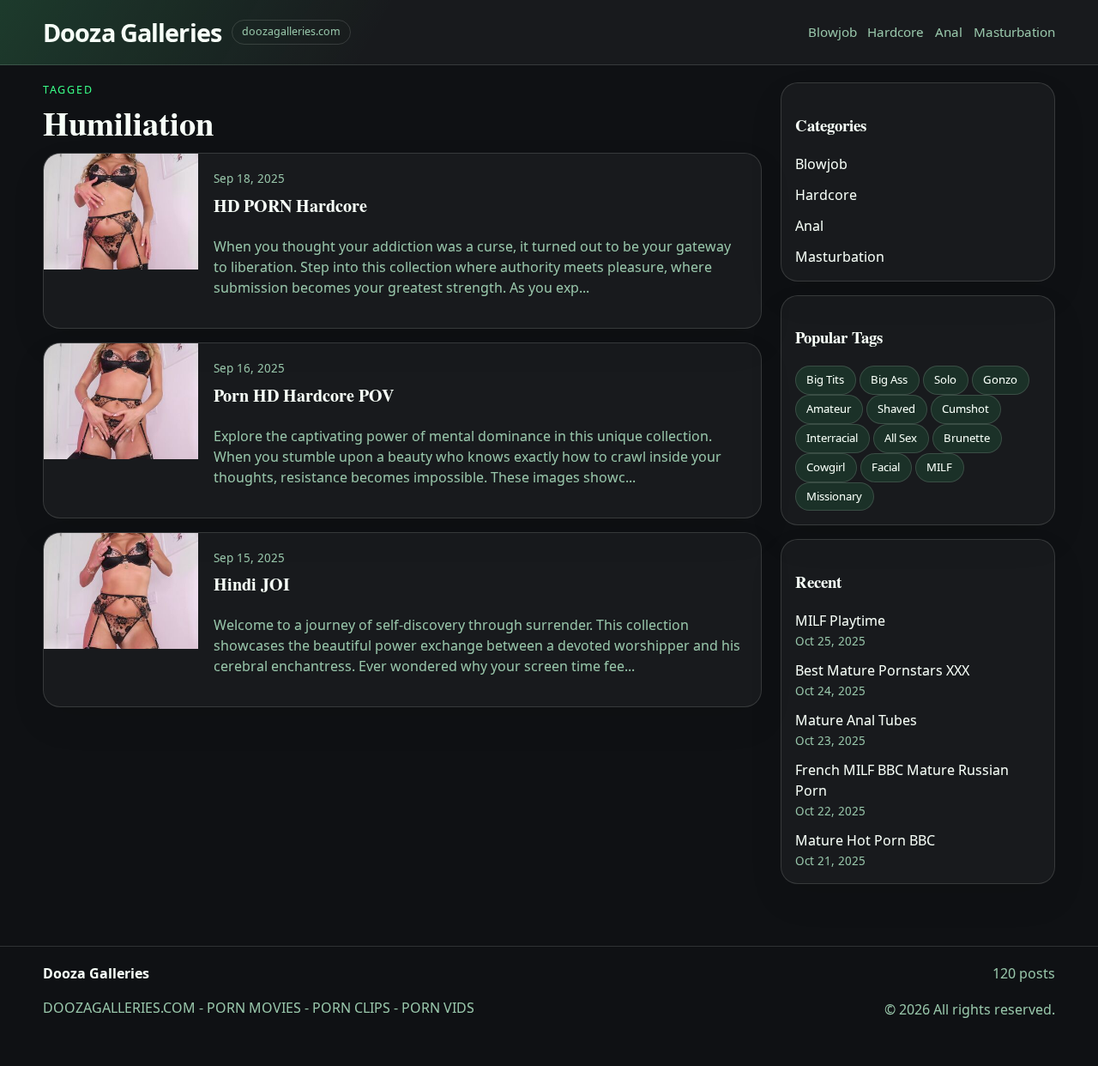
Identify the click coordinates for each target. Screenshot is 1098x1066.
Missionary (834, 496)
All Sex (900, 437)
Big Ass (889, 379)
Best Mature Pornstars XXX (882, 670)
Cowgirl (825, 467)
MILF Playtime (840, 620)
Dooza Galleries (132, 32)
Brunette (967, 437)
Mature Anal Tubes (856, 720)
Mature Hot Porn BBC (865, 840)
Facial (886, 467)
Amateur (828, 408)
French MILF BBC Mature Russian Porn (902, 780)
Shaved (896, 408)
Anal (948, 31)
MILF (939, 467)
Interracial (832, 437)
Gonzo (1000, 379)
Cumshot (965, 408)
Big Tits (825, 379)
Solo (945, 379)
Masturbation (1014, 31)
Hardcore (895, 31)
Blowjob (832, 31)
